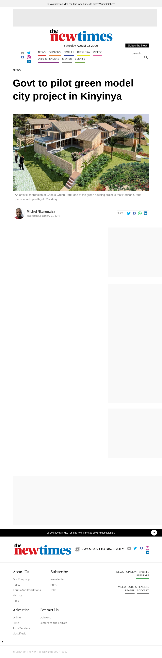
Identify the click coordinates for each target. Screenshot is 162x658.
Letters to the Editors (53, 622)
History (17, 595)
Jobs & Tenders (48, 58)
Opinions (55, 52)
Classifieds (19, 633)
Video (122, 586)
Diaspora (83, 52)
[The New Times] (81, 41)
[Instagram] (29, 58)
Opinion (131, 571)
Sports (69, 52)
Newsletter (58, 579)
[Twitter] (29, 53)
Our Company (21, 579)
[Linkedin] (29, 62)
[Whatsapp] (140, 214)
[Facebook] (22, 58)
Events (80, 58)
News (42, 52)
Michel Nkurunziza (41, 211)
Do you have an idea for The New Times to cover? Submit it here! (81, 4)
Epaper (67, 58)
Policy (16, 584)
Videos (97, 52)
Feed (16, 600)
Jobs (54, 590)
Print (54, 584)
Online (17, 617)
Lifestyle (142, 575)
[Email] (22, 53)
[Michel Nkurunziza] (19, 218)
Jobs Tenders (21, 628)
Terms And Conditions (27, 590)
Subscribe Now (137, 45)
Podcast (143, 590)
